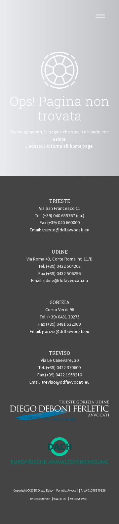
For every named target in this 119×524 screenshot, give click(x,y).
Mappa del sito (60, 498)
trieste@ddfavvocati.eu (65, 230)
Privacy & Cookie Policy (40, 498)
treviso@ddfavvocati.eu (66, 382)
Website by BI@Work (78, 498)
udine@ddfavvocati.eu (65, 280)
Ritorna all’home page (70, 146)
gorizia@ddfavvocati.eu (65, 331)
